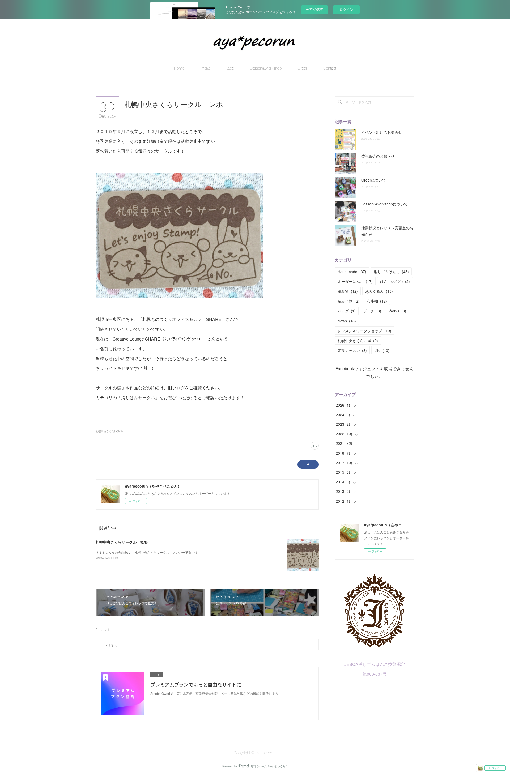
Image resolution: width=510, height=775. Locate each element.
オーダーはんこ (355, 281)
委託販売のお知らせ (378, 156)
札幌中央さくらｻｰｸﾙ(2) (109, 431)
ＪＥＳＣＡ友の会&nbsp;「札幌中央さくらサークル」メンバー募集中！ (147, 552)
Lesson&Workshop (266, 68)
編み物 (348, 291)
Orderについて (373, 180)
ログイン (346, 9)
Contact (329, 68)
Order (302, 68)
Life (381, 350)
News (347, 321)
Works (397, 310)
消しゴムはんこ (391, 271)
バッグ (347, 310)
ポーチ (372, 310)
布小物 (377, 301)
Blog (230, 68)
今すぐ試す (314, 9)
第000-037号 (375, 674)
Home (179, 68)
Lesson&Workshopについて (384, 203)
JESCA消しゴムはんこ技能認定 (374, 664)
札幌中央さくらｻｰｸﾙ (358, 340)
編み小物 (348, 301)
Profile (205, 68)
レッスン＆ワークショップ (364, 330)
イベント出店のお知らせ (381, 132)
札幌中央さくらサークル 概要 (122, 542)
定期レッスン (352, 350)
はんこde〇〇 (395, 281)
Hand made (352, 271)
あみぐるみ (379, 291)
